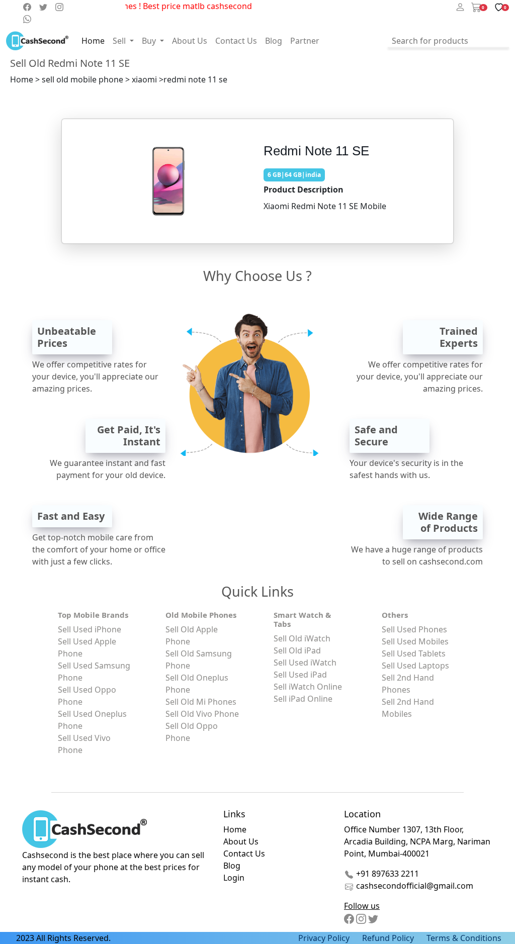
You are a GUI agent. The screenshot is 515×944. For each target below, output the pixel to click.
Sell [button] (120, 40)
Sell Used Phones (414, 629)
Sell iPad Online (303, 698)
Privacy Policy (324, 937)
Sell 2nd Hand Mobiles (408, 707)
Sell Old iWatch (302, 638)
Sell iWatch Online (308, 686)
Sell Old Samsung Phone (198, 659)
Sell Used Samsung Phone (94, 671)
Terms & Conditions (463, 937)
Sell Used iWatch (305, 662)
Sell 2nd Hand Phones (408, 683)
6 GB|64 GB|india (294, 174)
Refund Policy (388, 937)
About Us (189, 40)
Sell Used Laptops (415, 665)
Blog (273, 40)
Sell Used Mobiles (415, 641)
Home (93, 40)
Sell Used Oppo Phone (87, 695)
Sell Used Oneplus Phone (92, 719)
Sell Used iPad (300, 674)
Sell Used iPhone (89, 629)
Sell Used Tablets (414, 653)
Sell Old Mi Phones (200, 701)
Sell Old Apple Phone (191, 635)
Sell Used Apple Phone (87, 647)
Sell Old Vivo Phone (202, 713)
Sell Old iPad (297, 650)
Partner (304, 40)
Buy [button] (150, 40)
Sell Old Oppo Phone (191, 731)
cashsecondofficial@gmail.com (414, 885)
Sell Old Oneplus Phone (196, 683)
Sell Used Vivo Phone (84, 744)
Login (233, 877)
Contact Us (236, 40)
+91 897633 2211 (386, 873)
